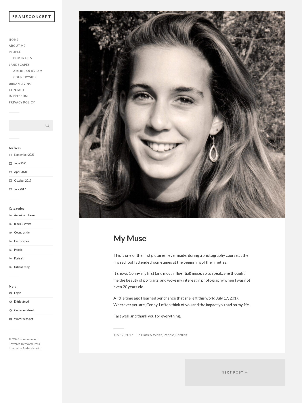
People (15, 52)
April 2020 (20, 172)
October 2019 (22, 180)
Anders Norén (31, 348)
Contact (17, 90)
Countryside (24, 77)
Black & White (22, 224)
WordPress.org (23, 319)
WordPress (32, 344)
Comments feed (24, 310)
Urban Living (20, 84)
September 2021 (24, 154)
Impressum (18, 96)
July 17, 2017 (123, 335)
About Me (17, 45)
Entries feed (21, 301)
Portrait (18, 258)
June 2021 (20, 163)
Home (14, 39)
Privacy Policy (22, 102)
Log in (17, 293)
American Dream (27, 71)
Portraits (22, 58)
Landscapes (19, 64)
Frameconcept (32, 16)
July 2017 (20, 189)
